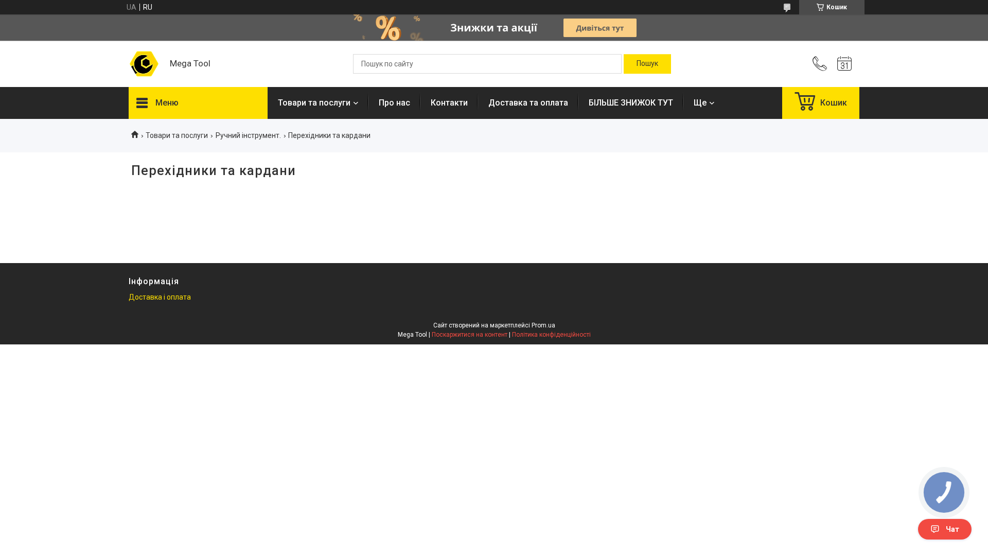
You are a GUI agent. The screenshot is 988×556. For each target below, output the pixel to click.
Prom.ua (543, 325)
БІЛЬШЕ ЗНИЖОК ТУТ (631, 103)
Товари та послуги (314, 103)
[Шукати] (647, 64)
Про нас (394, 103)
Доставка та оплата (528, 103)
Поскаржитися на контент (469, 334)
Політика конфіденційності (551, 334)
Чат (952, 529)
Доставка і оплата (160, 297)
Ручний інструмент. (248, 135)
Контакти (449, 103)
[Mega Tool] (144, 64)
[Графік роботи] (844, 64)
